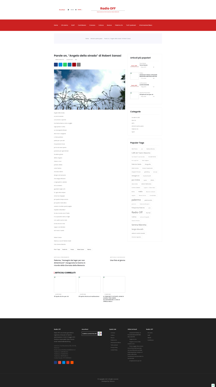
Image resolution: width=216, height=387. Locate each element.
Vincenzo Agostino (136, 237)
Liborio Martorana (146, 184)
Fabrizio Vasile (136, 164)
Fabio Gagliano (145, 160)
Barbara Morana (151, 149)
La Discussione (143, 83)
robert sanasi (80, 249)
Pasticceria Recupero (145, 204)
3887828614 (64, 356)
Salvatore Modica (136, 220)
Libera (152, 180)
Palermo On (119, 25)
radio (149, 207)
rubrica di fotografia (144, 217)
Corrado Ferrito (152, 157)
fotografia (148, 164)
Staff (73, 25)
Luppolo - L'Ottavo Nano (149, 187)
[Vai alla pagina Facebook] (151, 10)
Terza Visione (143, 63)
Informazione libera (145, 25)
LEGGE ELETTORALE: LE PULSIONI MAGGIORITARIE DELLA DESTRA (148, 75)
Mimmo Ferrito (142, 195)
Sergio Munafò (137, 229)
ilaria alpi (155, 172)
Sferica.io (112, 381)
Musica (109, 25)
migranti (133, 195)
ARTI (133, 123)
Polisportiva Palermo (138, 208)
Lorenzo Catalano (136, 187)
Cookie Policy (114, 350)
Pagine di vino (133, 339)
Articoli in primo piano (96, 38)
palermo (136, 199)
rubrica (89, 249)
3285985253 (64, 352)
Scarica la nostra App (89, 333)
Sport (133, 132)
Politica (141, 73)
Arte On (134, 120)
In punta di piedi (147, 176)
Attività (149, 337)
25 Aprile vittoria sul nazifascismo (89, 296)
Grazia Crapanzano (147, 168)
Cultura (101, 25)
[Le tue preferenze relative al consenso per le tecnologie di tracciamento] (213, 385)
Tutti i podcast (131, 25)
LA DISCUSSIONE (144, 85)
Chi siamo (64, 25)
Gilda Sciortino (135, 168)
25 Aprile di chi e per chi (61, 296)
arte (142, 149)
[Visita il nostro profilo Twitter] (156, 10)
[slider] (80, 10)
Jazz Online (136, 180)
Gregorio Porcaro (136, 172)
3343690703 (64, 354)
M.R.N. (133, 191)
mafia (140, 192)
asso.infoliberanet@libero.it (66, 350)
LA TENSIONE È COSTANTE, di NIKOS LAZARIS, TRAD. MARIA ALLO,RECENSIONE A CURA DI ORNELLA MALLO (113, 299)
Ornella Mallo (153, 195)
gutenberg (147, 172)
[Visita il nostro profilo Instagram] (153, 10)
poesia (72, 249)
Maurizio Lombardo (150, 191)
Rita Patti (148, 213)
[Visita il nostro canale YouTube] (158, 10)
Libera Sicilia (135, 184)
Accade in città (136, 117)
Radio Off (137, 212)
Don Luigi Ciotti (135, 160)
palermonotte (148, 200)
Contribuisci (82, 25)
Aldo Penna (134, 149)
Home (56, 25)
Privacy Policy (114, 347)
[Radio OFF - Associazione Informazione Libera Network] (108, 10)
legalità (145, 180)
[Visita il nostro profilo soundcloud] (161, 10)
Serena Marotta (139, 224)
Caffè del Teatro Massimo (141, 153)
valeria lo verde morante (138, 233)
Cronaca (92, 25)
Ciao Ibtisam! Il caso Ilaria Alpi (138, 156)
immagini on (135, 176)
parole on (64, 249)
